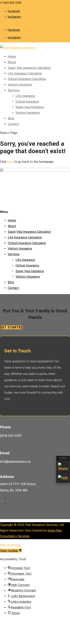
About (12, 62)
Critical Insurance (27, 101)
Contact (13, 124)
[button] (11, 550)
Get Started (11, 327)
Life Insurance (25, 96)
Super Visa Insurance (30, 107)
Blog (11, 118)
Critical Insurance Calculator (27, 79)
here (10, 162)
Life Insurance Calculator (25, 73)
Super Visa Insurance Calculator (29, 68)
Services (14, 90)
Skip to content (11, 545)
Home (12, 56)
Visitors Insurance (20, 84)
